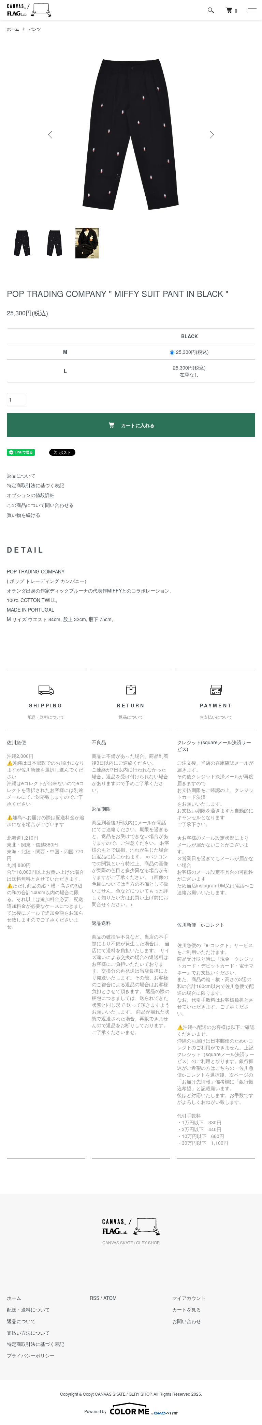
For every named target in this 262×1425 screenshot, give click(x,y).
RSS (94, 1297)
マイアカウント (189, 1297)
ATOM (110, 1297)
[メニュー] (252, 10)
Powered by (95, 1411)
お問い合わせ (186, 1321)
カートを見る (186, 1309)
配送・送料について (28, 1309)
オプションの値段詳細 (31, 495)
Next (211, 135)
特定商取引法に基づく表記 (35, 485)
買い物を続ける (23, 514)
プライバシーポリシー (31, 1355)
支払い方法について (28, 1332)
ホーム (13, 29)
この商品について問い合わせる (40, 504)
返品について (21, 475)
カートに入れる (138, 425)
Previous (51, 135)
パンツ (35, 29)
